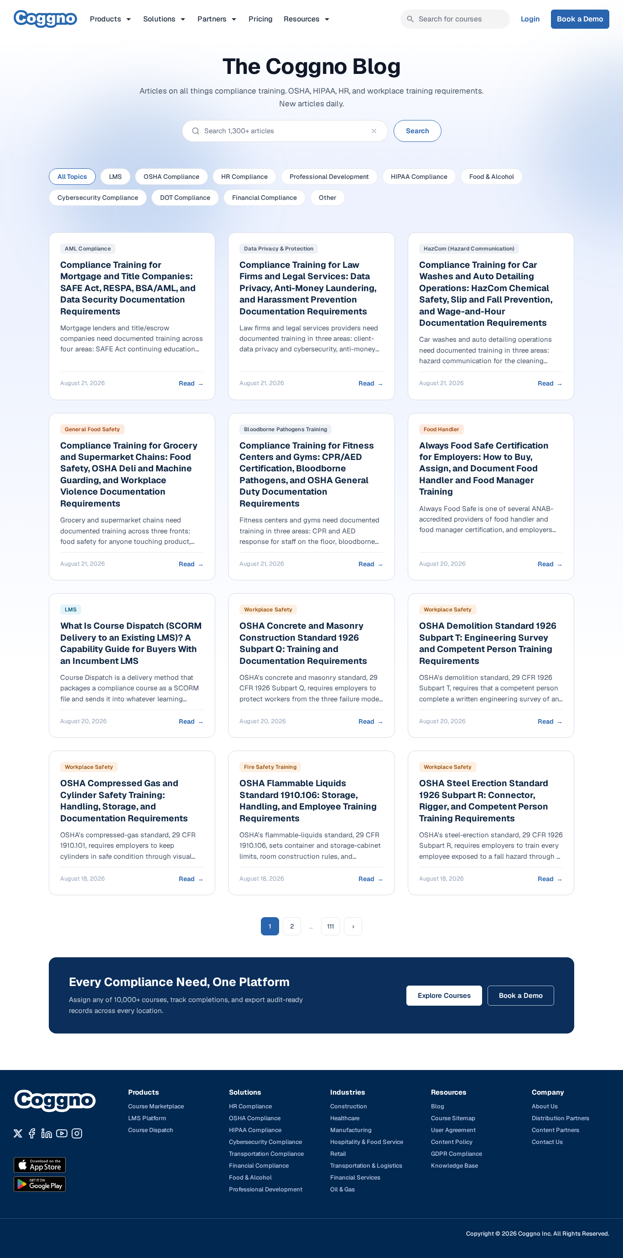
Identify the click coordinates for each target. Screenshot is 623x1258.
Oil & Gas (342, 1189)
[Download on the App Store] (59, 1165)
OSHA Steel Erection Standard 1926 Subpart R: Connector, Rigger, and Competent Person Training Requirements (483, 801)
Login (530, 19)
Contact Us (547, 1142)
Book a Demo (580, 19)
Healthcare (344, 1118)
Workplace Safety (268, 609)
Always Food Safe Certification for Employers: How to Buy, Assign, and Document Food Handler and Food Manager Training (484, 469)
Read (191, 383)
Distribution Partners (560, 1118)
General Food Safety (92, 429)
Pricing (261, 19)
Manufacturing (351, 1130)
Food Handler (441, 429)
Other (328, 197)
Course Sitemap (453, 1118)
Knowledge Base (454, 1165)
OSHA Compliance (171, 176)
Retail (338, 1154)
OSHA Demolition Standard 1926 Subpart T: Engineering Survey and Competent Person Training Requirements (487, 643)
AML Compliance (88, 248)
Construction (348, 1106)
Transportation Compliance (266, 1154)
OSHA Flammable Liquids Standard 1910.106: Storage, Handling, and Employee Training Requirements (308, 801)
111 (330, 926)
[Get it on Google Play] (59, 1184)
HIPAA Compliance (419, 176)
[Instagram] (77, 1133)
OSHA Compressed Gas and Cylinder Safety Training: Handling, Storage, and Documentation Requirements (124, 801)
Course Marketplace (156, 1106)
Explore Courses (444, 995)
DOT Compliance (185, 197)
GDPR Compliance (456, 1154)
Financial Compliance (264, 197)
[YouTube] (61, 1133)
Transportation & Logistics (366, 1165)
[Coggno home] (45, 19)
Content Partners (555, 1130)
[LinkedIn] (46, 1133)
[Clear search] (374, 131)
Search (417, 130)
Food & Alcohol (491, 176)
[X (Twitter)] (18, 1133)
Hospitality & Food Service (366, 1142)
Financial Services (355, 1177)
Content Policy (451, 1142)
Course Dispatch (150, 1130)
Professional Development (329, 176)
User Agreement (453, 1130)
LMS (115, 176)
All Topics (72, 176)
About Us (545, 1106)
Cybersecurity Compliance (97, 197)
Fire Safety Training (270, 767)
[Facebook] (31, 1133)
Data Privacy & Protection (278, 248)
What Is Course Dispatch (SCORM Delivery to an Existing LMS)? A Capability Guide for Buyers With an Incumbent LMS (131, 643)
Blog (437, 1106)
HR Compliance (244, 176)
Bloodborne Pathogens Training (285, 429)
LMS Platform (147, 1118)
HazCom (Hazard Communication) (469, 248)
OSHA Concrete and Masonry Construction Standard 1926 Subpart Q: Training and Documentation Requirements (303, 643)
